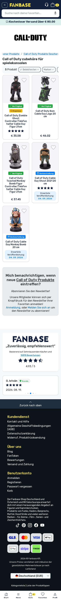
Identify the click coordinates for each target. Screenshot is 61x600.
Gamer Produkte (10, 54)
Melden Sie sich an (39, 307)
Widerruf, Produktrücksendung (26, 437)
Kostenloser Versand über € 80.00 (32, 21)
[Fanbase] (20, 4)
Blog (10, 451)
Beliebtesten (29, 69)
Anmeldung (13, 307)
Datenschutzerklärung (21, 433)
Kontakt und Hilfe (18, 421)
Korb (10, 490)
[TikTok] (18, 525)
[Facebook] (36, 525)
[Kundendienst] (47, 4)
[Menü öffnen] (5, 5)
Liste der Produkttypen (38, 585)
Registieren (14, 482)
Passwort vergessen (19, 486)
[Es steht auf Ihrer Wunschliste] (24, 80)
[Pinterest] (24, 525)
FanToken (13, 455)
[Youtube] (42, 525)
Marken (48, 69)
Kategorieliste (18, 585)
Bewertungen (15, 460)
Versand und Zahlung (20, 464)
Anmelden (13, 478)
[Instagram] (30, 525)
